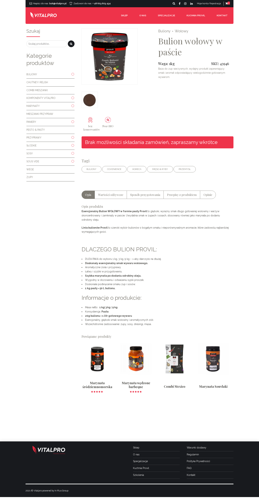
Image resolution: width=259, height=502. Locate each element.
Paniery (31, 121)
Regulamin (193, 454)
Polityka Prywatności (198, 461)
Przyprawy (33, 137)
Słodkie (31, 145)
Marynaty (33, 106)
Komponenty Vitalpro (41, 98)
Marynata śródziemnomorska (97, 385)
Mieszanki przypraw (39, 114)
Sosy (29, 153)
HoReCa (136, 169)
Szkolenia (138, 475)
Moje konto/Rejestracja (209, 3)
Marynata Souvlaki (213, 386)
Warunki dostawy (196, 447)
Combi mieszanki (37, 90)
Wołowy (181, 31)
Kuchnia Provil (196, 15)
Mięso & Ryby (160, 169)
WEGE (30, 169)
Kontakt (222, 15)
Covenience (114, 169)
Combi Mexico (174, 386)
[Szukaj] (71, 43)
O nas (142, 15)
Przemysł (185, 169)
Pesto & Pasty (35, 129)
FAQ (189, 468)
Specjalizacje (166, 15)
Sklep (124, 15)
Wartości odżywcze (110, 195)
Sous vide (32, 161)
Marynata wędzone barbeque (136, 385)
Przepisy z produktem (182, 195)
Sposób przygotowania (145, 195)
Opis (88, 195)
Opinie (208, 195)
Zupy (29, 177)
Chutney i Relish (37, 82)
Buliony (164, 31)
